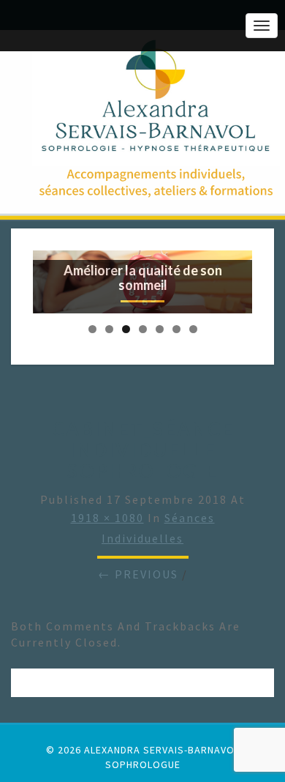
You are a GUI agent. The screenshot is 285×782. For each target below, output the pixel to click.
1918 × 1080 (107, 517)
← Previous (138, 574)
